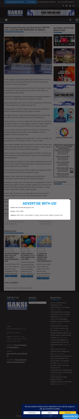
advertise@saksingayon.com (24, 207)
